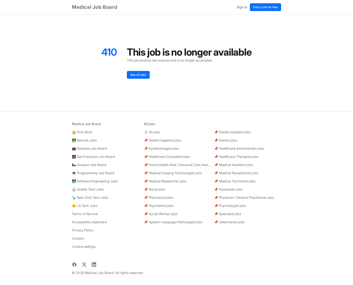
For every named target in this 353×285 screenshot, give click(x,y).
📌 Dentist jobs (225, 140)
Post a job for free (265, 7)
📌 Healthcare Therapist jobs (236, 157)
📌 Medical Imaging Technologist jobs (173, 173)
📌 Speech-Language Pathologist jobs (173, 222)
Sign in (242, 7)
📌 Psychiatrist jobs (159, 206)
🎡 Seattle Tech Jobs (88, 189)
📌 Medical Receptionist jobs (236, 173)
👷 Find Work (82, 132)
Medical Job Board (94, 7)
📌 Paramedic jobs (228, 189)
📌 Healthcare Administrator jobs (239, 148)
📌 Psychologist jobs (230, 206)
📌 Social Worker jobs (161, 214)
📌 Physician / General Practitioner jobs (244, 197)
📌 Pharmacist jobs (158, 197)
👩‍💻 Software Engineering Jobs (95, 181)
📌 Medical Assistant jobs (233, 165)
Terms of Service (85, 214)
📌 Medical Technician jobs (235, 181)
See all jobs (138, 74)
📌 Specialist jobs (227, 214)
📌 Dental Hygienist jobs (162, 140)
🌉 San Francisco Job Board (93, 157)
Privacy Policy (83, 230)
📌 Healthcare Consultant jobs (167, 157)
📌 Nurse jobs (154, 189)
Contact (78, 238)
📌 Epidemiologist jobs (161, 148)
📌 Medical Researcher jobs (165, 181)
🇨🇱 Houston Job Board (89, 165)
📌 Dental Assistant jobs (232, 132)
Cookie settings (84, 247)
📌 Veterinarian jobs (229, 222)
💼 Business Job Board (89, 148)
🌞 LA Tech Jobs (84, 206)
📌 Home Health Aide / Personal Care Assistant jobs (177, 165)
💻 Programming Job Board (93, 173)
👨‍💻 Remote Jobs (84, 140)
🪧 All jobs (152, 132)
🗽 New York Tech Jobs (90, 197)
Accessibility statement (89, 222)
